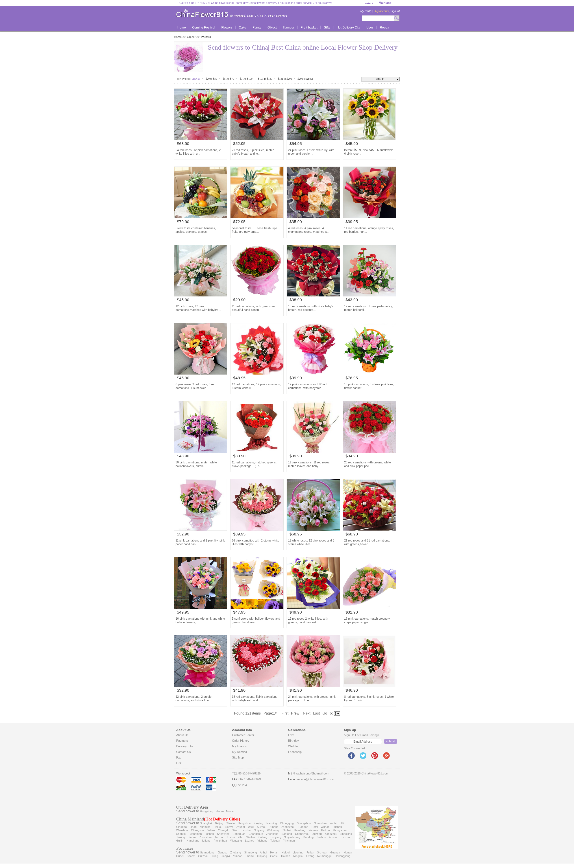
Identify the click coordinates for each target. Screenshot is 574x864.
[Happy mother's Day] (256, 451)
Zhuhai (240, 827)
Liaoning (298, 852)
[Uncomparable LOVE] (369, 373)
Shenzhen (320, 823)
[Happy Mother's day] (200, 529)
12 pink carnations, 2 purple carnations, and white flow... (194, 698)
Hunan (348, 852)
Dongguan (239, 833)
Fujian (310, 852)
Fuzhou (337, 827)
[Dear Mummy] (313, 686)
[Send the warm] (313, 217)
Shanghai (206, 823)
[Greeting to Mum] (369, 529)
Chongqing (287, 823)
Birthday (293, 740)
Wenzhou (182, 830)
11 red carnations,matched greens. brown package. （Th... (254, 464)
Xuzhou (317, 833)
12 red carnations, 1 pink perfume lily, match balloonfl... (368, 308)
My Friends (239, 746)
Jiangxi (225, 856)
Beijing (219, 823)
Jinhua (192, 837)
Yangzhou (331, 833)
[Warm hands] (200, 686)
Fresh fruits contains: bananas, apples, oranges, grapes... (196, 229)
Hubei (180, 856)
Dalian (211, 830)
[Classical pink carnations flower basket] (200, 451)
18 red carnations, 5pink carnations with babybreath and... (254, 698)
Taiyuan (275, 840)
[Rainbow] (200, 139)
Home (178, 37)
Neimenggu (324, 856)
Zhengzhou (288, 827)
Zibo (240, 837)
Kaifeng (262, 837)
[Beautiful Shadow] (313, 139)
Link (179, 763)
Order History (240, 740)
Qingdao (181, 827)
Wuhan (325, 827)
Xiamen (313, 830)
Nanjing (258, 823)
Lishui (231, 837)
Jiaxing (180, 837)
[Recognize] (369, 686)
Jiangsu (222, 852)
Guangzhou (304, 823)
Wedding (293, 746)
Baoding (308, 837)
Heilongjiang (342, 856)
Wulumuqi (273, 830)
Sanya (229, 827)
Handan (303, 827)
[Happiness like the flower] (369, 608)
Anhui (263, 852)
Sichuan (322, 852)
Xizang (310, 856)
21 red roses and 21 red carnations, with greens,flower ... (367, 542)
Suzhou (261, 827)
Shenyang (223, 833)
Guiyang (259, 830)
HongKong (206, 811)
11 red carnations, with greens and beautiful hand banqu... (254, 308)
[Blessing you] (256, 139)
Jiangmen (196, 833)
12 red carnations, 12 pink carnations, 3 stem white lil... (256, 386)
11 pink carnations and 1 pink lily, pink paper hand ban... (200, 542)
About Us (182, 735)
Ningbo (274, 827)
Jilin (342, 823)
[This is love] (313, 608)
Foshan (209, 833)
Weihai (250, 837)
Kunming (205, 827)
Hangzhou (244, 823)
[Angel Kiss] (313, 529)
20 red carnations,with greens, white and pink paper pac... (367, 464)
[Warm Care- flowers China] (200, 608)
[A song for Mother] (256, 295)
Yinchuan (289, 840)
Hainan (285, 856)
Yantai (333, 823)
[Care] (256, 529)
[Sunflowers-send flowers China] (256, 608)
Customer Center (243, 735)
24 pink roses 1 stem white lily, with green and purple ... (311, 151)
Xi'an (235, 830)
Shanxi (191, 856)
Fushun (321, 837)
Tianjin (230, 823)
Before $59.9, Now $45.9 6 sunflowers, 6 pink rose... (369, 151)
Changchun (256, 833)
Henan (274, 852)
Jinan (193, 827)
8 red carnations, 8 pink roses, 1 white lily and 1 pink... (369, 698)
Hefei (314, 827)
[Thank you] (313, 451)
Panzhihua (220, 840)
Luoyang (275, 837)
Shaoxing (346, 833)
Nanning (271, 823)
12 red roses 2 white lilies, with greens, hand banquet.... (308, 620)
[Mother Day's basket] (369, 295)
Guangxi (335, 852)
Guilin (179, 840)
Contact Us (183, 752)
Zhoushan (205, 837)
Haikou (218, 827)
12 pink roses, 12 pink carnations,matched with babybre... (198, 308)
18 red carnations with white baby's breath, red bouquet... (310, 308)
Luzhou (249, 840)
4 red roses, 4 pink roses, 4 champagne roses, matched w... (309, 229)
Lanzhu (246, 830)
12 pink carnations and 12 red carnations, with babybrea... (307, 386)
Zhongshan (340, 830)
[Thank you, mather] (200, 295)
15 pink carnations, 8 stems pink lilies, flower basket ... (369, 386)
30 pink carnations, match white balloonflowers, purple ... (196, 464)
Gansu (274, 856)
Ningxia (298, 856)
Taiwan (230, 811)
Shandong (250, 852)
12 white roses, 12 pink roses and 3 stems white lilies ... (311, 542)
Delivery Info (184, 746)
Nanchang (193, 840)
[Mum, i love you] (369, 217)
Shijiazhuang (292, 837)
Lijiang (206, 840)
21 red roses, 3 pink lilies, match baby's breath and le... (253, 151)
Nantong (286, 833)
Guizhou (203, 856)
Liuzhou (346, 837)
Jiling (215, 856)
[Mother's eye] (256, 373)
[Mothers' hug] (369, 451)
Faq (178, 757)
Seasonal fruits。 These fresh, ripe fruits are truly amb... (254, 229)
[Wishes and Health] (200, 373)
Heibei (286, 852)
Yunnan (237, 856)
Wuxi (251, 827)
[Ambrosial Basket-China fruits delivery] (256, 217)
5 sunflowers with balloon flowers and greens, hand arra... (256, 620)
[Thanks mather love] (313, 295)
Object (191, 37)
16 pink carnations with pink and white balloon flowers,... (200, 620)
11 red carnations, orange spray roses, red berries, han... (369, 229)
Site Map (238, 757)
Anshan (333, 837)
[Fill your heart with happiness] (200, 217)
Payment (182, 740)
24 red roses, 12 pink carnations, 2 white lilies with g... (198, 151)
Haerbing (299, 830)
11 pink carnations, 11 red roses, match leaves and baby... (309, 464)
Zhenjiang (272, 833)
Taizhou (219, 837)
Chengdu (223, 830)
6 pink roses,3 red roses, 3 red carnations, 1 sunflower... (195, 386)
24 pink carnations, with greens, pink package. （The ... (312, 698)
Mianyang (236, 840)
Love (291, 735)
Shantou (181, 833)
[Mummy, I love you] (313, 373)
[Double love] (256, 686)
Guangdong (207, 852)
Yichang (262, 840)
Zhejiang (235, 852)
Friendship (295, 752)
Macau (219, 811)
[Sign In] (387, 11)
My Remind (239, 752)
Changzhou (302, 833)
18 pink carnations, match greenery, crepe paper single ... (367, 620)
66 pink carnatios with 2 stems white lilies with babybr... (255, 542)
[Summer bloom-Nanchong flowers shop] (369, 139)
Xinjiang (262, 856)
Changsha (197, 830)
